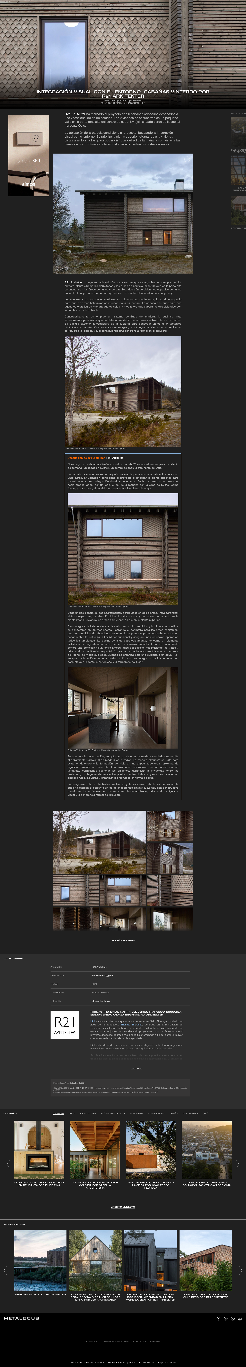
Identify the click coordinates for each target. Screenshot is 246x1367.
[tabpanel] (123, 1165)
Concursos (136, 1113)
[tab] (58, 1113)
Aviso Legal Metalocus (117, 1363)
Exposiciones (190, 1113)
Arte (72, 1113)
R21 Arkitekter (75, 114)
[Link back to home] (21, 1318)
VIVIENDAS (58, 1113)
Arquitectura (88, 1113)
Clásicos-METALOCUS (113, 1113)
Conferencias (156, 1113)
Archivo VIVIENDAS (123, 1207)
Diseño (174, 1113)
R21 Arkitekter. (99, 967)
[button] (8, 1164)
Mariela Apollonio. (101, 1001)
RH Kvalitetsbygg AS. (103, 976)
